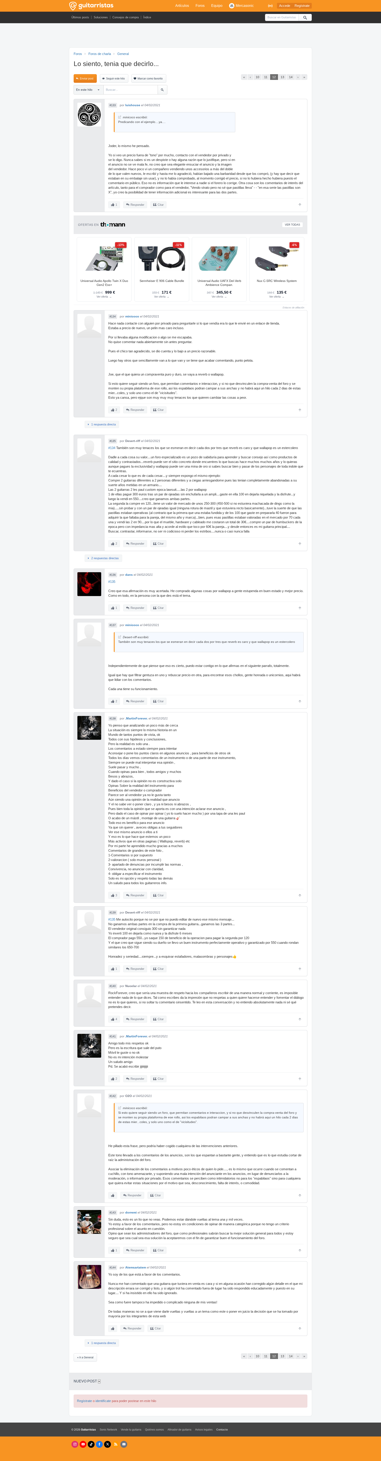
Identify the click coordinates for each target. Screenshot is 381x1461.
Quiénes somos (154, 1429)
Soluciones (101, 17)
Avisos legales (204, 1429)
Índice (147, 17)
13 (282, 77)
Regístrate (302, 6)
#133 (113, 105)
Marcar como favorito (150, 78)
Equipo (216, 6)
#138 (113, 718)
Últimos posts (80, 17)
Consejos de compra (125, 17)
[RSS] (115, 1444)
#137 (113, 625)
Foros (200, 6)
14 (291, 77)
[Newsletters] (123, 1444)
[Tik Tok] (91, 1444)
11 (265, 77)
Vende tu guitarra (131, 1429)
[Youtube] (83, 1444)
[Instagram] (74, 1444)
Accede (284, 6)
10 (257, 77)
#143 (113, 1212)
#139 (113, 912)
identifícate (103, 1401)
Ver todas (292, 224)
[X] (107, 1444)
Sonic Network (108, 1429)
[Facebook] (99, 1444)
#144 (113, 1267)
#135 (113, 441)
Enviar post (86, 78)
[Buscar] (305, 17)
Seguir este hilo (115, 78)
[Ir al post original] (119, 117)
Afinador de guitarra (179, 1429)
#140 (113, 986)
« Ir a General (85, 1357)
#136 (113, 574)
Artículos (182, 6)
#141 (113, 1036)
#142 (113, 1096)
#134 (113, 316)
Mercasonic (245, 6)
